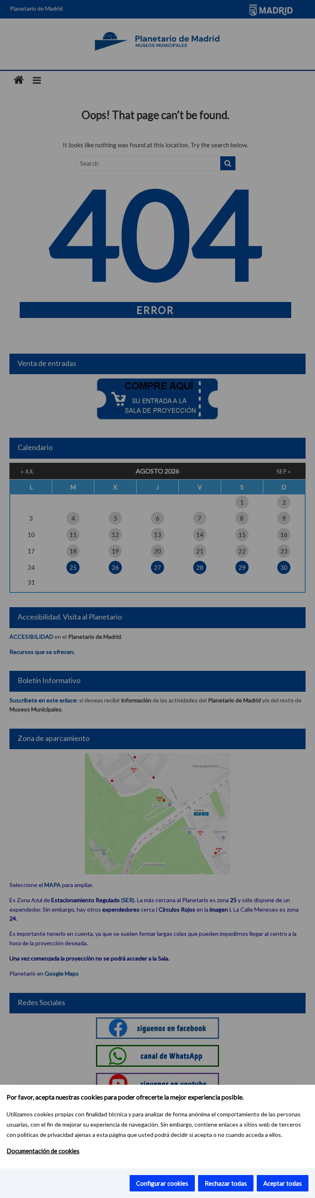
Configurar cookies (162, 1183)
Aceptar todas (282, 1183)
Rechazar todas (226, 1183)
